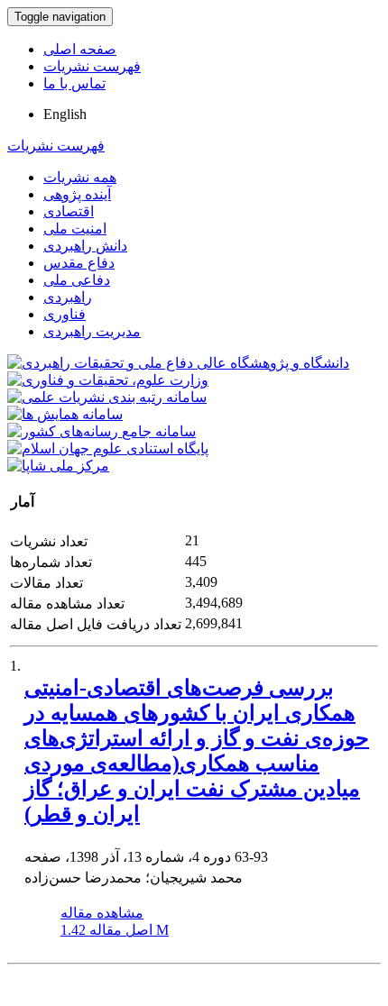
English (65, 114)
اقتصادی (68, 211)
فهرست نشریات (92, 66)
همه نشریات (79, 177)
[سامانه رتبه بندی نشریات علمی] (107, 397)
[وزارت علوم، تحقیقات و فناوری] (107, 380)
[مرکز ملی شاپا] (58, 465)
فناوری (64, 314)
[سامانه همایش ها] (65, 414)
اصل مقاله (114, 929)
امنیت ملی (74, 228)
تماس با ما (74, 83)
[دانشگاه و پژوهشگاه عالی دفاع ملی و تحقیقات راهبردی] (178, 362)
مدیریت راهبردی (92, 331)
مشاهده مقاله (101, 912)
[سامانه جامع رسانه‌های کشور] (101, 431)
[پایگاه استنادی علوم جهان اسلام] (107, 448)
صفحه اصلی (79, 49)
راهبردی (67, 297)
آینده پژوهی (77, 194)
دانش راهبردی (85, 245)
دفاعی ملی (76, 280)
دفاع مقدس (79, 262)
